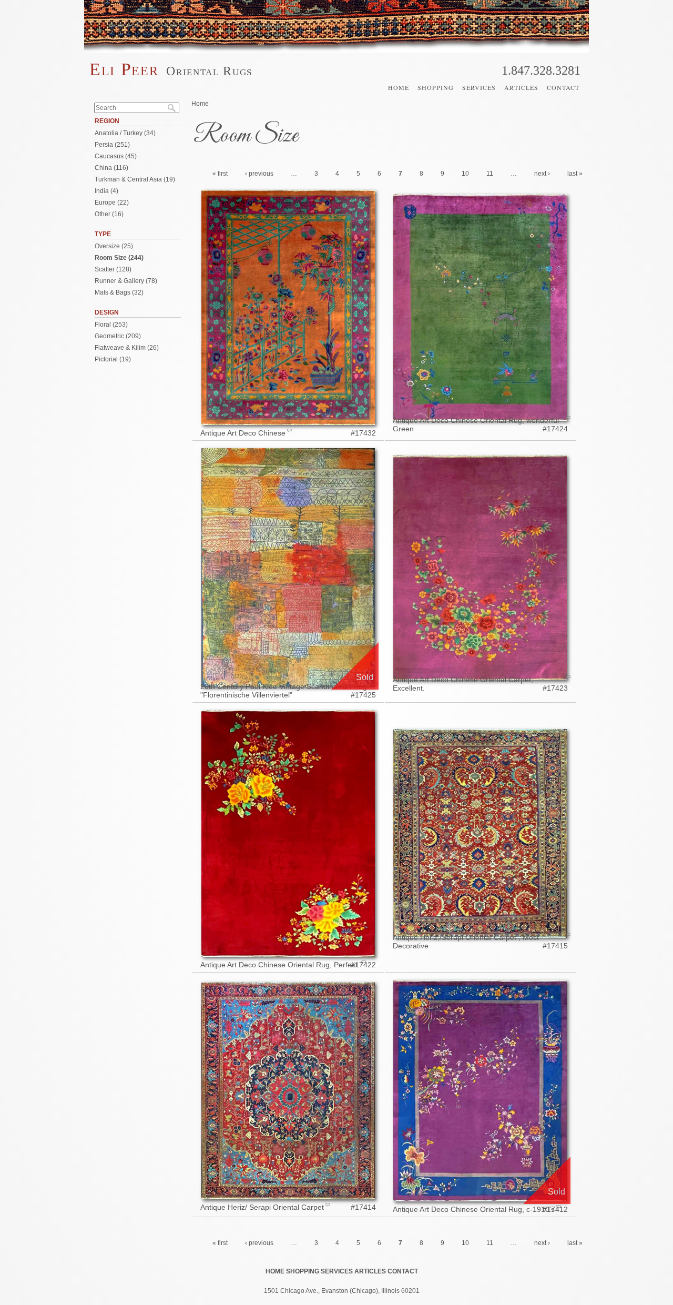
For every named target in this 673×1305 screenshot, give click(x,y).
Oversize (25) (114, 246)
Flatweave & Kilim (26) (127, 347)
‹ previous (259, 173)
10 (465, 173)
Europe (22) (112, 202)
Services (479, 87)
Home (398, 87)
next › (542, 173)
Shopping (435, 87)
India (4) (106, 191)
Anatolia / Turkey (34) (125, 133)
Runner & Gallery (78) (126, 281)
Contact (563, 87)
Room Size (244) (119, 257)
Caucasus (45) (116, 156)
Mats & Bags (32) (119, 292)
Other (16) (109, 214)
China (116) (111, 167)
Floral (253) (111, 324)
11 (489, 173)
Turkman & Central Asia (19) (135, 179)
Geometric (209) (118, 336)
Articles (521, 87)
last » (575, 173)
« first (220, 173)
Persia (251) (112, 144)
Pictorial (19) (113, 359)
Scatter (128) (113, 269)
